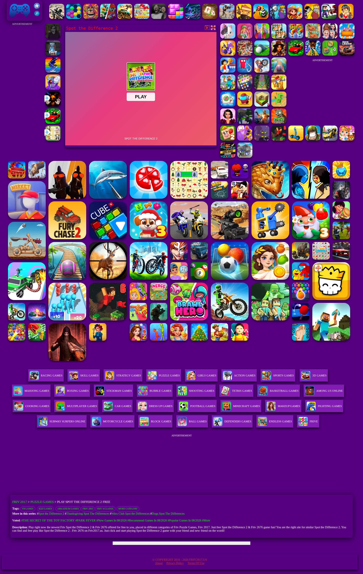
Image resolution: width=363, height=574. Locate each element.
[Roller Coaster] (346, 37)
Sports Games (283, 375)
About (159, 563)
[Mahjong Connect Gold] (209, 17)
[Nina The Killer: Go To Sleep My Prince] (52, 37)
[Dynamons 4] (227, 54)
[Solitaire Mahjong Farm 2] (227, 139)
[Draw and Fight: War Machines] (295, 139)
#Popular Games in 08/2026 (184, 520)
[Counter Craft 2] (244, 122)
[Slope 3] (192, 17)
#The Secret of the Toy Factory (48, 520)
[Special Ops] (226, 17)
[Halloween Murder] (277, 17)
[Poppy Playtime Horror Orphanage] (52, 54)
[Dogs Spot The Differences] (278, 37)
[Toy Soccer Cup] (329, 54)
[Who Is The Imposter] (244, 105)
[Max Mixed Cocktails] (141, 17)
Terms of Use (196, 563)
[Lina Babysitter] (346, 139)
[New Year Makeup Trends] (227, 122)
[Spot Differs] (227, 37)
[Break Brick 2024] (52, 71)
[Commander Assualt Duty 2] (312, 139)
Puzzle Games (169, 375)
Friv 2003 (88, 508)
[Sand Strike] (278, 88)
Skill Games (89, 375)
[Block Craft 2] (261, 105)
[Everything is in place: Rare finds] (278, 54)
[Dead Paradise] (124, 17)
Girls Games (207, 375)
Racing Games (51, 375)
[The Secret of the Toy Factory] (52, 105)
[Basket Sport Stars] (227, 71)
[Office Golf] (261, 54)
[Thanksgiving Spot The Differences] (312, 37)
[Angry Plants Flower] (107, 17)
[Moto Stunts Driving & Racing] (261, 71)
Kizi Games (45, 508)
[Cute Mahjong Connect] (52, 139)
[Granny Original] (158, 17)
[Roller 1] (278, 71)
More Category (128, 508)
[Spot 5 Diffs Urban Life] (261, 37)
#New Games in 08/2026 (111, 520)
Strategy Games (128, 375)
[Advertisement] (22, 83)
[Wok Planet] (261, 139)
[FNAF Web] (90, 17)
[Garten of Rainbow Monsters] (52, 88)
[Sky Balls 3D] (260, 17)
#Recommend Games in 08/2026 (147, 520)
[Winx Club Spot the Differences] (244, 37)
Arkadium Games (68, 508)
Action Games (244, 375)
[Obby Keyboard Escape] (312, 54)
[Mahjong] (227, 105)
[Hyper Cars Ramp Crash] (329, 139)
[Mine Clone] (227, 88)
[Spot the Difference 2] (295, 37)
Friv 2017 (19, 502)
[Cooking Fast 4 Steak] (244, 54)
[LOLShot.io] (243, 17)
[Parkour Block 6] (278, 139)
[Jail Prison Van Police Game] (244, 156)
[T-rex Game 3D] (278, 105)
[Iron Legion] (346, 54)
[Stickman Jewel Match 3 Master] (244, 88)
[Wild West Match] (294, 17)
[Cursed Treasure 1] (346, 17)
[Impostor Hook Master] (244, 71)
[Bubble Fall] (261, 88)
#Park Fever (85, 520)
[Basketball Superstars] (244, 139)
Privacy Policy (175, 563)
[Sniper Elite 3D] (56, 17)
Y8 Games (27, 508)
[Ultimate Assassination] (312, 17)
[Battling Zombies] (278, 122)
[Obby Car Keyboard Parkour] (52, 122)
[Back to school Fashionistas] (329, 37)
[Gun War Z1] (261, 122)
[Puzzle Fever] (73, 17)
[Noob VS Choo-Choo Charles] (329, 17)
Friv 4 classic (105, 508)
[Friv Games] (37, 7)
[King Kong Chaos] (227, 156)
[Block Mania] (175, 17)
